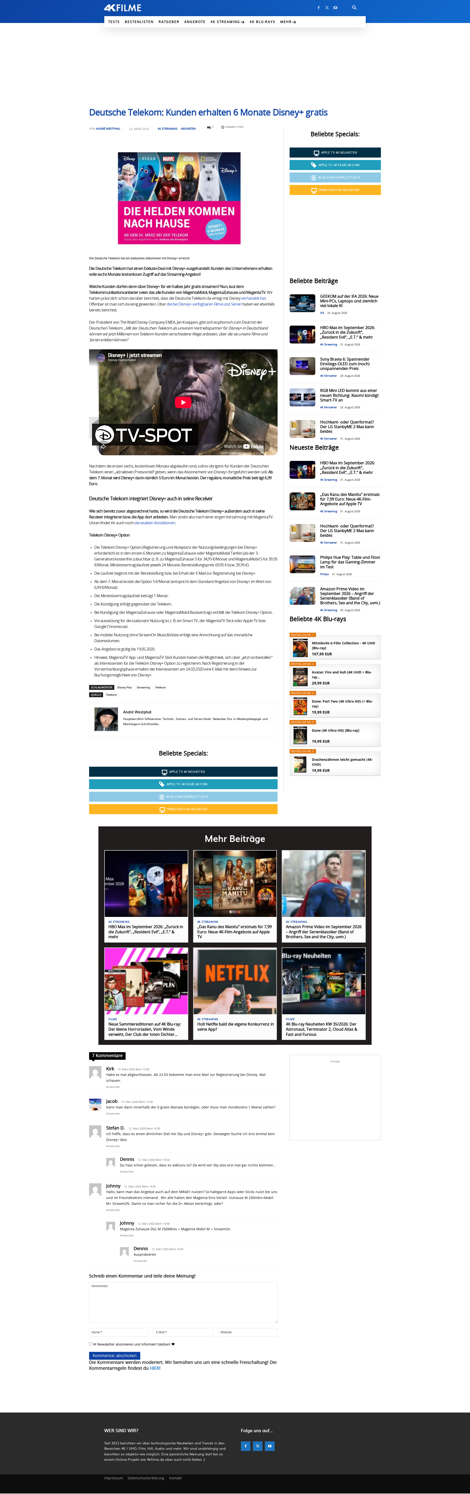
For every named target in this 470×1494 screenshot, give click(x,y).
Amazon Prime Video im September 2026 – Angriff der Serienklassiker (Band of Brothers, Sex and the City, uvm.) (324, 932)
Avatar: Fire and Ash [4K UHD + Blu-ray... (342, 674)
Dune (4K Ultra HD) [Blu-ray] (335, 730)
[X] (327, 8)
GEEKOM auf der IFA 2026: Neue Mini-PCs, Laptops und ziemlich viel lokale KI (349, 301)
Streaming (143, 687)
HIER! (155, 1368)
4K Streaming (167, 128)
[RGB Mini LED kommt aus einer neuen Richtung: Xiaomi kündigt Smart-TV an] (302, 397)
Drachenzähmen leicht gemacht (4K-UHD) (342, 762)
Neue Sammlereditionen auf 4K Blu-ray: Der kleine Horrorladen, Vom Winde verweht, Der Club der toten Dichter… (144, 1029)
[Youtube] (335, 8)
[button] (354, 7)
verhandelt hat (253, 298)
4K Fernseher (328, 376)
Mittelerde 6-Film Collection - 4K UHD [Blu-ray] (343, 645)
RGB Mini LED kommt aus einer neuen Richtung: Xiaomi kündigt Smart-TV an (349, 395)
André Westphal (108, 128)
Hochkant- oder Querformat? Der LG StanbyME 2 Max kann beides (347, 426)
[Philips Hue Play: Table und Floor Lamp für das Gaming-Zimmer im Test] (302, 564)
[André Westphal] (106, 719)
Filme (112, 1019)
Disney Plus (124, 687)
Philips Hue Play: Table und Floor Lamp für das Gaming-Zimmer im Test (350, 562)
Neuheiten (188, 128)
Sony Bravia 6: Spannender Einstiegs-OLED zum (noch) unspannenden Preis (345, 364)
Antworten (113, 1087)
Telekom (160, 687)
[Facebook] (319, 8)
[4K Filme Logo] (130, 7)
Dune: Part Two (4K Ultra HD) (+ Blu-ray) (342, 703)
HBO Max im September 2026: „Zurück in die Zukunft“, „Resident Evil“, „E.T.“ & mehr (347, 332)
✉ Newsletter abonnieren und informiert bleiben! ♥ (133, 1344)
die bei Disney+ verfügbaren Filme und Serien (204, 304)
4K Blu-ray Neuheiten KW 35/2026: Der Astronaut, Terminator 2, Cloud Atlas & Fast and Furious (321, 1029)
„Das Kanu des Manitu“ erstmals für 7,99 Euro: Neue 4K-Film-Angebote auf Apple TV (350, 499)
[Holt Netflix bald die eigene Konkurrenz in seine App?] (235, 981)
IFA (322, 313)
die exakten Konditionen (154, 523)
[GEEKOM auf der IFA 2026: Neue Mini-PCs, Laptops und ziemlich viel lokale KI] (302, 303)
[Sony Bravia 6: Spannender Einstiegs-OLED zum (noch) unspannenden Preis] (302, 366)
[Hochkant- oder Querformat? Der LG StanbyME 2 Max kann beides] (302, 429)
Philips (324, 574)
